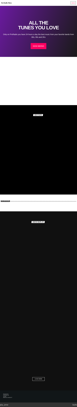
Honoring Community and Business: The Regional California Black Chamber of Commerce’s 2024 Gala (13, 172)
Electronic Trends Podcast (48, 318)
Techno (7, 315)
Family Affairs (8, 100)
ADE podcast (44, 367)
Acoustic (7, 97)
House (43, 365)
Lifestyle (8, 266)
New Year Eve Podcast (11, 367)
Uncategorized (9, 167)
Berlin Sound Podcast (10, 318)
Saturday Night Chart (58, 157)
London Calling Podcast (11, 269)
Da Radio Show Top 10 (35, 174)
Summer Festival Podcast (48, 269)
